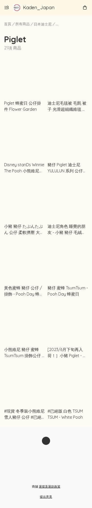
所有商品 (22, 24)
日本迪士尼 (43, 24)
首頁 (7, 24)
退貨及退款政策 (49, 486)
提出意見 (46, 497)
